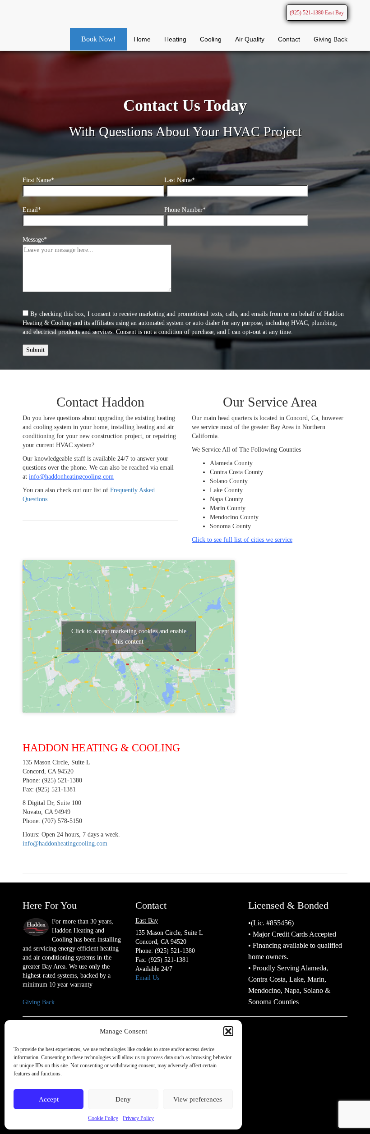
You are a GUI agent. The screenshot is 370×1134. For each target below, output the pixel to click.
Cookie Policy (103, 1118)
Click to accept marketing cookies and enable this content (128, 636)
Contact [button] (289, 39)
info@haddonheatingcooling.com (65, 843)
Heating (175, 39)
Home (142, 39)
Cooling (211, 39)
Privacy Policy (138, 1118)
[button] (228, 1031)
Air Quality (249, 39)
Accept (49, 1099)
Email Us (147, 977)
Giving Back (330, 39)
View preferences (197, 1099)
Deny (123, 1099)
